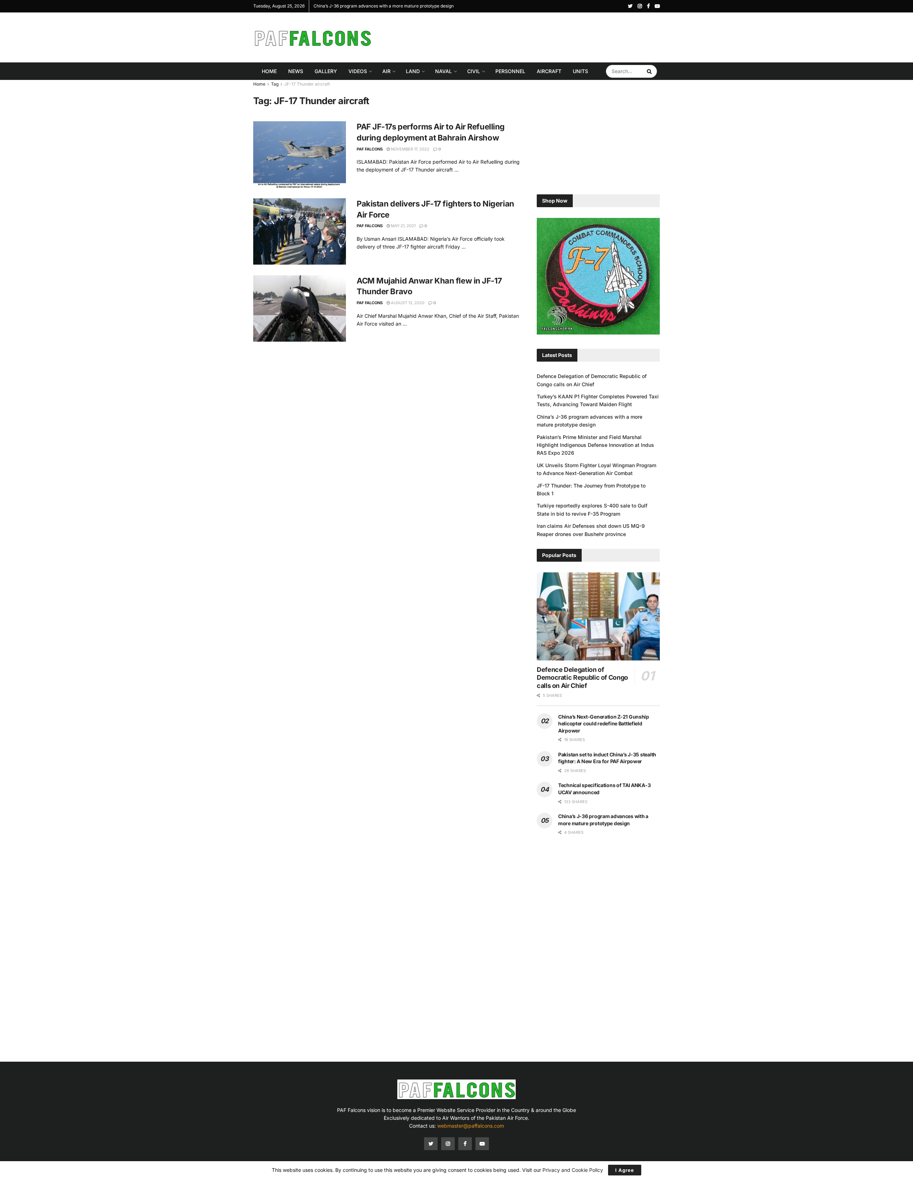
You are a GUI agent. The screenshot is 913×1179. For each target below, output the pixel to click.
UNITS (580, 71)
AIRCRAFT (549, 71)
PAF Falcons (370, 149)
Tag (275, 84)
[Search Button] (650, 71)
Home (269, 71)
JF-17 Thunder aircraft (307, 84)
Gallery (326, 71)
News (295, 71)
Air (386, 71)
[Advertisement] (530, 36)
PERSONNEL (510, 71)
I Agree (624, 1170)
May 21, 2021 (402, 225)
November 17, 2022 (409, 149)
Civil (473, 71)
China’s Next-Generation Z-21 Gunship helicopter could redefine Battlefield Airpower (603, 724)
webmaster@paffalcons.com (470, 1126)
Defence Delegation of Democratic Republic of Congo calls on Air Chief (582, 677)
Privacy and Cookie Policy (572, 1170)
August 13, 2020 (407, 302)
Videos (357, 71)
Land (413, 71)
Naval (443, 71)
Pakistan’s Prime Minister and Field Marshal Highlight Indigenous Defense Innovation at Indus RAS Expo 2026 (595, 445)
